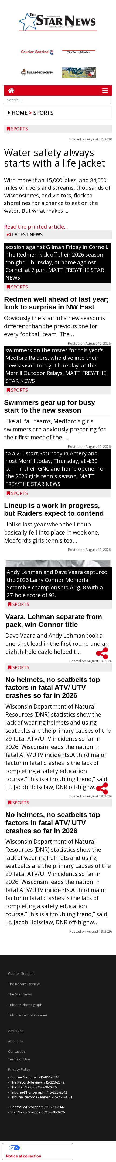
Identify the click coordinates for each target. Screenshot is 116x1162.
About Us (15, 1041)
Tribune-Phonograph (25, 1004)
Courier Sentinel (21, 973)
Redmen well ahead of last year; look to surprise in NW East (56, 303)
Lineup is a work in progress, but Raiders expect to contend (54, 509)
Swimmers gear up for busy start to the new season (49, 406)
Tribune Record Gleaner (27, 1015)
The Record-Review (24, 983)
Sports (43, 112)
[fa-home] (9, 90)
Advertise (16, 1030)
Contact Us (17, 1051)
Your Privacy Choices (43, 1147)
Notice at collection (23, 1156)
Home (20, 112)
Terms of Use (19, 1059)
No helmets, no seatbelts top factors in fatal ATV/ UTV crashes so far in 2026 (52, 687)
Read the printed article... (36, 226)
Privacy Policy (19, 1069)
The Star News (20, 994)
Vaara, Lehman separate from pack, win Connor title (53, 621)
